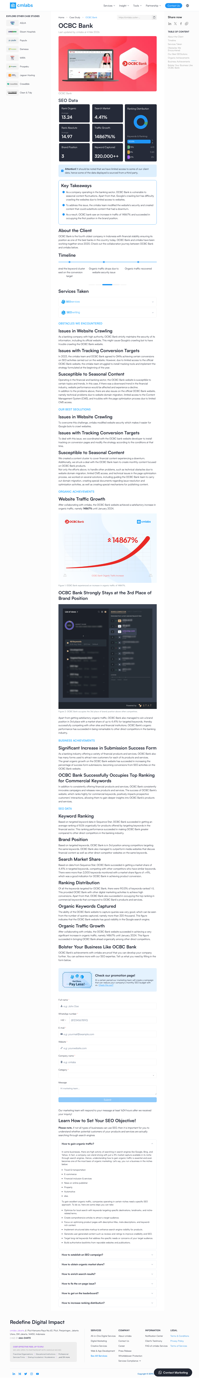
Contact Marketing (175, 1372)
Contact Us (123, 1341)
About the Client (175, 36)
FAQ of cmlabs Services (156, 1346)
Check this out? (106, 985)
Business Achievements (179, 61)
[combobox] (63, 1020)
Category (63, 1069)
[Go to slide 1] (92, 284)
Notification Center (154, 1336)
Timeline (172, 40)
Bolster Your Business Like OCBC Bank (180, 66)
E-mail (62, 1027)
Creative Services (99, 1346)
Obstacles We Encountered (174, 49)
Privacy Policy (177, 1341)
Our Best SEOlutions (177, 54)
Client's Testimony (153, 1341)
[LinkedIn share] (170, 23)
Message (62, 1082)
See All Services (99, 1355)
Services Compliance (128, 1360)
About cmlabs (125, 1336)
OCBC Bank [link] (91, 17)
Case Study (74, 17)
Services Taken (175, 44)
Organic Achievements (178, 58)
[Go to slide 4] (118, 284)
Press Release (124, 1350)
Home (61, 17)
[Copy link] (186, 23)
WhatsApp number (68, 1013)
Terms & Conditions (179, 1336)
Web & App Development (103, 1350)
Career (121, 1346)
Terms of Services (178, 1346)
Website (62, 1041)
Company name (66, 1055)
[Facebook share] (181, 23)
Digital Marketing (99, 1341)
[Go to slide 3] (105, 284)
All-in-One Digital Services (103, 1336)
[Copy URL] (154, 17)
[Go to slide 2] (98, 284)
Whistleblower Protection (130, 1355)
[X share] (175, 23)
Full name (63, 999)
